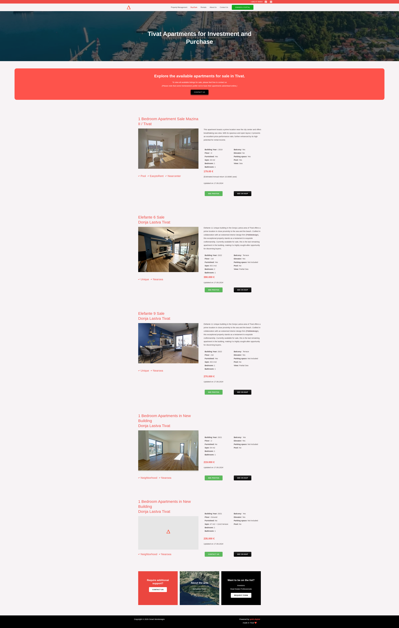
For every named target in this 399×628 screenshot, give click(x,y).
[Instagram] (271, 2)
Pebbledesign (252, 235)
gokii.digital (255, 619)
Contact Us (224, 7)
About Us (213, 7)
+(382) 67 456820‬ (257, 2)
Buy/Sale (194, 7)
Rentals (203, 7)
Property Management (179, 7)
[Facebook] (266, 2)
